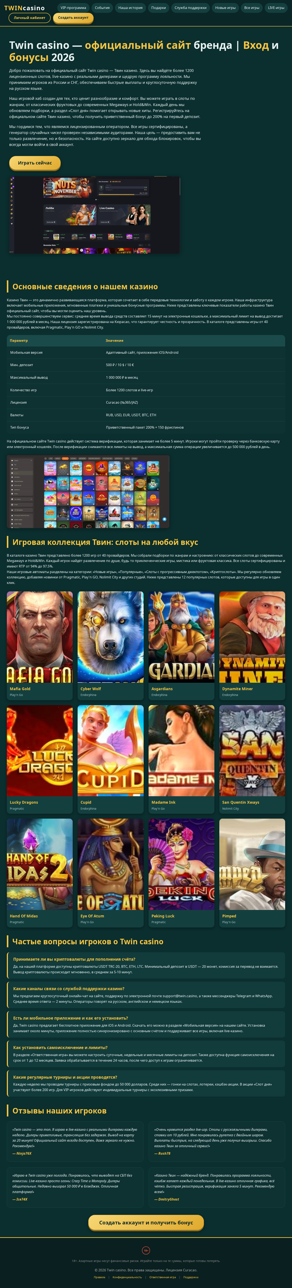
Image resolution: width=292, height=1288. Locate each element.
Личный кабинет (29, 17)
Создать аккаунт (73, 17)
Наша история (130, 7)
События (102, 7)
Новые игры (225, 7)
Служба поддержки (190, 7)
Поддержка (190, 1277)
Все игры (251, 7)
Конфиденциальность (127, 1277)
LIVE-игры (276, 7)
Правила (99, 1277)
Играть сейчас (35, 163)
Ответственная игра (162, 1277)
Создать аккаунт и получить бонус (146, 1222)
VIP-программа (73, 7)
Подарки (158, 7)
